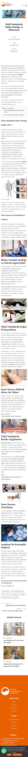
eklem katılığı (5, 591)
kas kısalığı (14, 594)
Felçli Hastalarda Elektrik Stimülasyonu (11, 416)
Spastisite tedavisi (5, 443)
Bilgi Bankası (14, 51)
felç (3, 594)
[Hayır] (26, 751)
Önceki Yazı (16, 604)
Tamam (9, 754)
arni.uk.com (7, 199)
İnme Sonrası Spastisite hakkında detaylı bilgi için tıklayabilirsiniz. (14, 582)
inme (7, 594)
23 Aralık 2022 (14, 45)
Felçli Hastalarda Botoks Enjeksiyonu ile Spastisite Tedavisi (11, 478)
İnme (2, 141)
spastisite (20, 74)
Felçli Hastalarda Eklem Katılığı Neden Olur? (14, 111)
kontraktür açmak (6, 597)
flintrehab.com (10, 586)
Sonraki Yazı (12, 610)
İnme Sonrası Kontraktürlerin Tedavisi (14, 115)
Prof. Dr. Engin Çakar (14, 39)
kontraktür (22, 594)
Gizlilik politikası (17, 754)
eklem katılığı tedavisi (17, 591)
